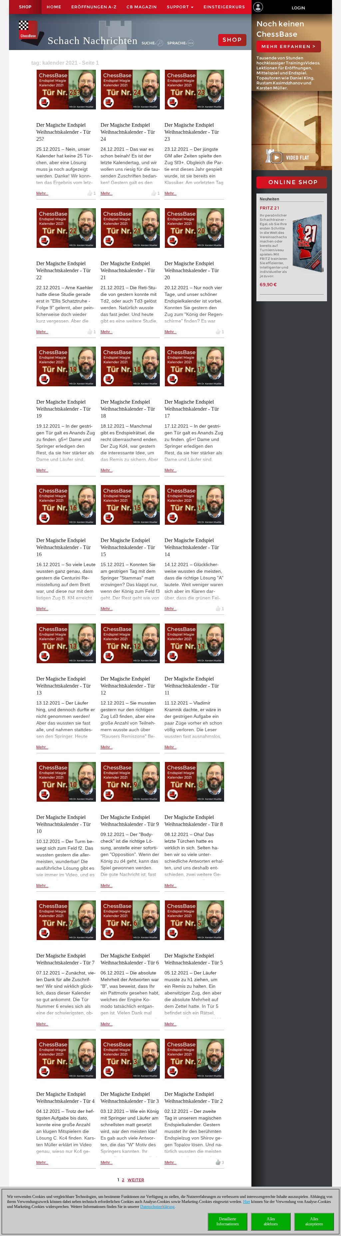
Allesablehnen (271, 1221)
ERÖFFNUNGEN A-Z (94, 6)
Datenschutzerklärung (157, 1206)
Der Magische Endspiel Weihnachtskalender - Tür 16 (63, 547)
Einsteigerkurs (224, 6)
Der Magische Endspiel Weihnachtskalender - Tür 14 (192, 547)
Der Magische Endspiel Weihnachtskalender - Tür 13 (63, 686)
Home (54, 6)
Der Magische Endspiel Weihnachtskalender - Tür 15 (128, 547)
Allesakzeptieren (314, 1221)
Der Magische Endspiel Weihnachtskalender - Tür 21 (128, 270)
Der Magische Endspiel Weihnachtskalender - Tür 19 (63, 409)
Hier (246, 1201)
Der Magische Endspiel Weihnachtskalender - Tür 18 (128, 409)
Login (298, 7)
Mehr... (42, 193)
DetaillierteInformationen (227, 1221)
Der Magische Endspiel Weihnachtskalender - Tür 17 (192, 409)
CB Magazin (142, 6)
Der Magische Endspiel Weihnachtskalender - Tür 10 (63, 824)
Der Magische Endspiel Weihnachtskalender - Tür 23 (192, 132)
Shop (25, 7)
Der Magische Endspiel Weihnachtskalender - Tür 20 (192, 270)
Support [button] (178, 6)
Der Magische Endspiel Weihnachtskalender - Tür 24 (128, 132)
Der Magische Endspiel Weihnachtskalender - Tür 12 (128, 686)
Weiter (136, 1179)
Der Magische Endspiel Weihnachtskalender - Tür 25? (63, 132)
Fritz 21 (269, 208)
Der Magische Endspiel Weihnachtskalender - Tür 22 (63, 270)
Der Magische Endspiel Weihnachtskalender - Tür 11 (192, 686)
